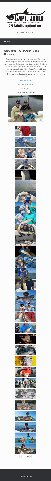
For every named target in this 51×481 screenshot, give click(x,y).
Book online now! (25, 80)
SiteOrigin (29, 476)
